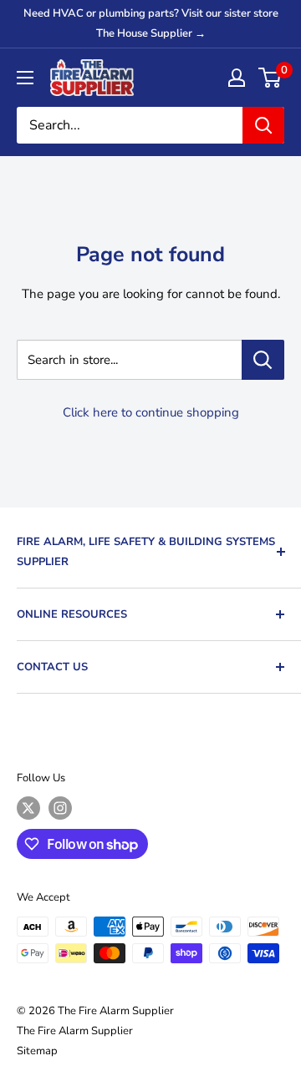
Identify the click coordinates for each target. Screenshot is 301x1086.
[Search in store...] (263, 360)
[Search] (263, 125)
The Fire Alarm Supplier (75, 1030)
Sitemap (37, 1050)
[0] (270, 78)
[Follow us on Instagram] (60, 808)
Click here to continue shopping (151, 412)
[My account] (236, 77)
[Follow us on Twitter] (28, 808)
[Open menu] (25, 77)
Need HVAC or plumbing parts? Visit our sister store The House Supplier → (150, 23)
